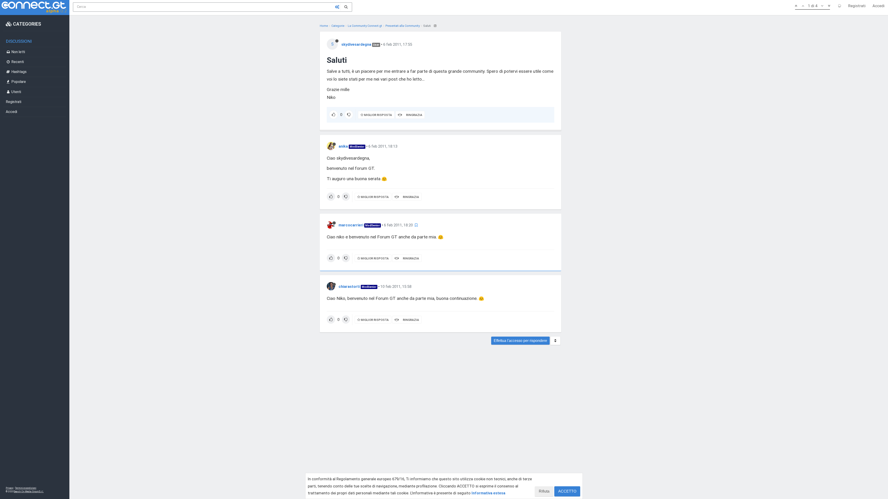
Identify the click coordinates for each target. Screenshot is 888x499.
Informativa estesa (488, 493)
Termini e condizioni (25, 488)
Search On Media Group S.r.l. (29, 491)
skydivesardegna (356, 44)
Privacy (9, 488)
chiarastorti (349, 286)
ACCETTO (567, 491)
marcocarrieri (351, 225)
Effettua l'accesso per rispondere (520, 341)
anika (343, 146)
